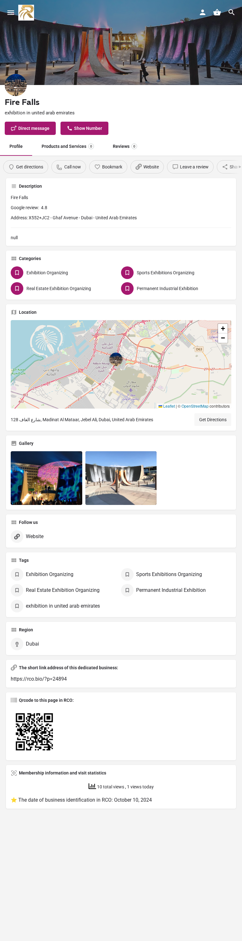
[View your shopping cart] (217, 12)
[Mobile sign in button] (203, 12)
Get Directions (213, 419)
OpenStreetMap (195, 406)
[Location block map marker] (116, 359)
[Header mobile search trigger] (232, 12)
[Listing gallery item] (46, 478)
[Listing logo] (16, 85)
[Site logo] (27, 13)
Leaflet (168, 406)
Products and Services (67, 146)
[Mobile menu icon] (10, 12)
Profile (16, 146)
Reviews (124, 146)
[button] (121, 364)
